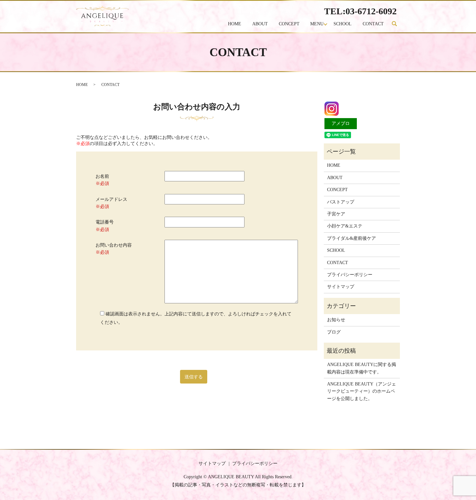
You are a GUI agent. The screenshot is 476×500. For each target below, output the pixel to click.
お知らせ (336, 319)
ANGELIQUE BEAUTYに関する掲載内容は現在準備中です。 (361, 368)
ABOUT (260, 23)
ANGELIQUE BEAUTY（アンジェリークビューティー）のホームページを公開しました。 (361, 391)
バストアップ (340, 202)
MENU (316, 23)
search (397, 24)
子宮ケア (336, 214)
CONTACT (373, 23)
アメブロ (341, 123)
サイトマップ (340, 286)
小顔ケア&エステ (344, 226)
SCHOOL (343, 23)
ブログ (334, 332)
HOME (234, 23)
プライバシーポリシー (349, 274)
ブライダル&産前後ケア (351, 238)
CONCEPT (289, 23)
